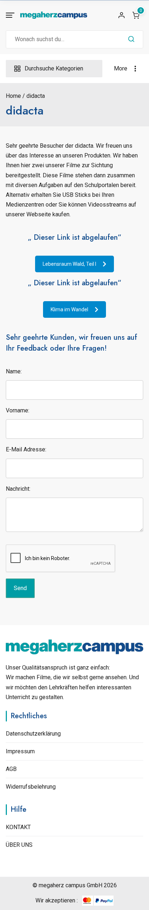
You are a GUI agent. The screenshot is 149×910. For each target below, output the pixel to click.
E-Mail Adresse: (26, 449)
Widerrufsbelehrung (31, 786)
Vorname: (17, 410)
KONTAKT (18, 827)
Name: (14, 371)
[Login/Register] (121, 15)
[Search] (131, 39)
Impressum (20, 751)
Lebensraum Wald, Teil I (69, 264)
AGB (11, 769)
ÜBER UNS (19, 844)
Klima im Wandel (69, 309)
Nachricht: (18, 488)
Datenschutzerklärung (33, 733)
